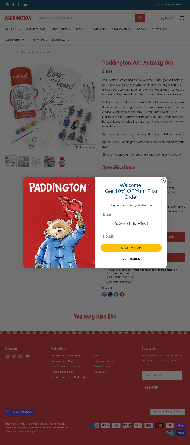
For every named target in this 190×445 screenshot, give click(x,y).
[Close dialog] (163, 181)
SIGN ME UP (131, 248)
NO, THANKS (131, 259)
